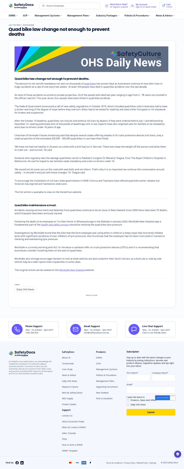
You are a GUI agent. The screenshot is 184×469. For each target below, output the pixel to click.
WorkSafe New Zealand (72, 270)
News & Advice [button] (69, 375)
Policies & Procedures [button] (106, 375)
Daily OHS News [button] (69, 381)
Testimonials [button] (68, 363)
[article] (34, 329)
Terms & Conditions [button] (114, 463)
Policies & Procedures (136, 15)
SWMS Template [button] (69, 450)
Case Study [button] (67, 369)
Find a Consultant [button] (104, 398)
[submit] (43, 5)
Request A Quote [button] (70, 386)
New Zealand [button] (102, 392)
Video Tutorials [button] (69, 433)
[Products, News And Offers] (128, 400)
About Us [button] (66, 357)
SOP (25, 15)
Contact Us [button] (67, 415)
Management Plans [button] (105, 381)
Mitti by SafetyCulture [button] (72, 392)
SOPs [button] (98, 363)
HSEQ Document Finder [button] (73, 421)
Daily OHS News (25, 289)
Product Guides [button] (69, 404)
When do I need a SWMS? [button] (74, 427)
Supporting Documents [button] (107, 386)
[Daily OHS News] (128, 404)
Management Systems (47, 15)
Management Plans (78, 15)
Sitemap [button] (153, 463)
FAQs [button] (64, 439)
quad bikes (90, 83)
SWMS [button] (99, 357)
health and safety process (55, 224)
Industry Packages (106, 15)
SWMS (12, 15)
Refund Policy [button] (142, 463)
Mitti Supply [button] (67, 398)
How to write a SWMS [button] (72, 444)
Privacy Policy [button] (129, 463)
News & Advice (164, 15)
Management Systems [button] (106, 369)
